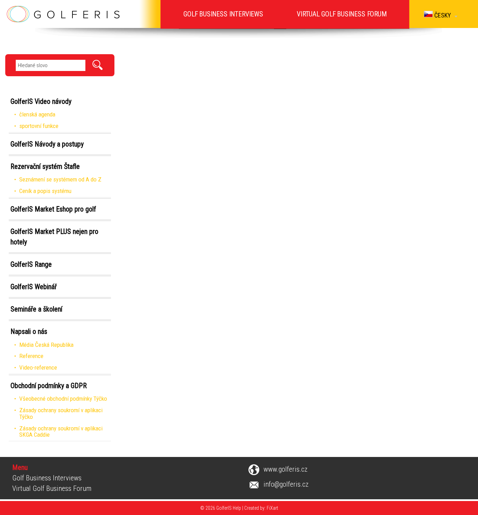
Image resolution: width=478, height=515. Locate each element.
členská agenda (37, 114)
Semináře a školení (36, 309)
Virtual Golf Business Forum (51, 488)
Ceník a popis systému (45, 190)
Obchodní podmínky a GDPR (48, 385)
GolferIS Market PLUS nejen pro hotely (54, 236)
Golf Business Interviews (47, 478)
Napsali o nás (28, 331)
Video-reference (38, 367)
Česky (442, 15)
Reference (31, 355)
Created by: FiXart (261, 508)
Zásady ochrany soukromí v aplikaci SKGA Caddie (61, 431)
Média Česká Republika (46, 344)
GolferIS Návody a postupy (47, 144)
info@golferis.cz (286, 484)
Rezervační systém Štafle (45, 166)
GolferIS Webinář (33, 286)
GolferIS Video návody (40, 101)
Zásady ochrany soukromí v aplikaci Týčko (61, 413)
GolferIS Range (31, 264)
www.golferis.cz (285, 469)
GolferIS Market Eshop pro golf (53, 209)
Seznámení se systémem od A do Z (60, 179)
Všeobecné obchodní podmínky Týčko (63, 398)
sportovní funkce (38, 125)
